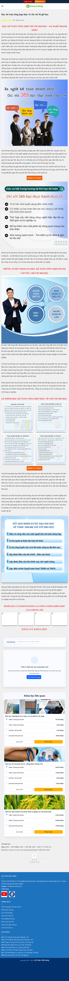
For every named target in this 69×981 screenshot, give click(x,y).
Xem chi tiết (19, 742)
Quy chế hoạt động (6, 913)
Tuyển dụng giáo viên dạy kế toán (11, 907)
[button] (2, 6)
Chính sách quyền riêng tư (9, 924)
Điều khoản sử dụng (7, 910)
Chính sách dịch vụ (7, 927)
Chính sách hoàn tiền (7, 921)
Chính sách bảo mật (7, 916)
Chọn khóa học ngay (33, 677)
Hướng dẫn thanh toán (8, 919)
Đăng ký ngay (48, 741)
